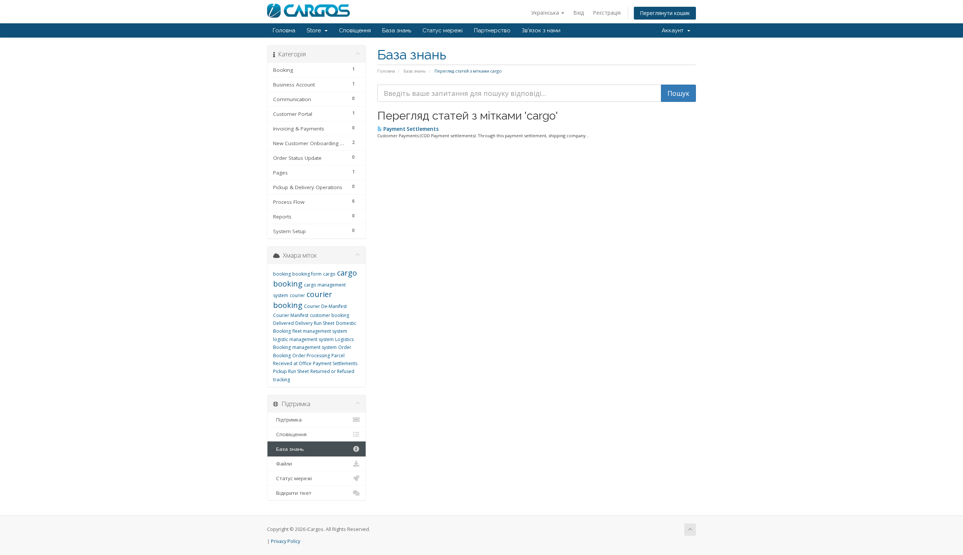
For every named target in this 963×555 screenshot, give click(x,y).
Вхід (578, 12)
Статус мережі (442, 30)
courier (297, 295)
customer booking (329, 315)
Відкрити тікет (292, 493)
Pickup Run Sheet (291, 371)
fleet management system (319, 331)
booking (282, 274)
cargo (329, 274)
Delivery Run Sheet (314, 323)
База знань (396, 30)
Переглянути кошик (665, 13)
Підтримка (287, 419)
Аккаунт (674, 30)
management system (314, 347)
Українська (545, 12)
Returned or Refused (332, 371)
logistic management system (303, 339)
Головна (284, 30)
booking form (307, 274)
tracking (281, 379)
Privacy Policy (285, 541)
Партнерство (492, 30)
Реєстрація (607, 12)
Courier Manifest (290, 315)
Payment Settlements (410, 129)
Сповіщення (355, 30)
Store (315, 30)
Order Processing (311, 355)
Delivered (283, 323)
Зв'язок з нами (541, 30)
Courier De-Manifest (325, 306)
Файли (282, 463)
